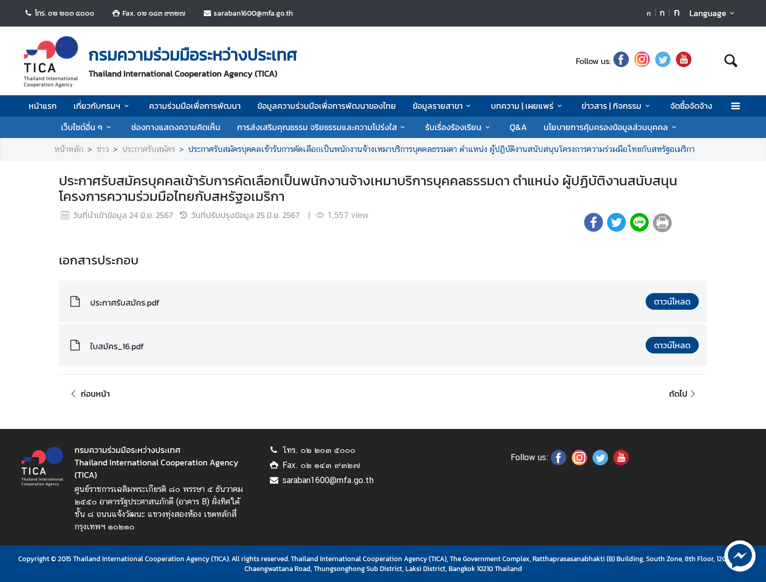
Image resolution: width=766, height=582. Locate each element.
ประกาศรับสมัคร (148, 149)
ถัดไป (678, 393)
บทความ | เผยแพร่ (522, 105)
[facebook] (621, 61)
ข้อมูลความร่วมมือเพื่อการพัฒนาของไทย (326, 105)
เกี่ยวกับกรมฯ (96, 105)
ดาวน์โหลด (672, 301)
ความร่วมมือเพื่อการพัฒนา (195, 105)
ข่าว (102, 149)
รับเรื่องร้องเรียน (453, 127)
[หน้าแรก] (51, 62)
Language (707, 13)
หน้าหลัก (68, 149)
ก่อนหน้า (95, 393)
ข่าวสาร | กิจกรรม (611, 105)
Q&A (518, 127)
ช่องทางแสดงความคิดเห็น (175, 127)
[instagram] (642, 61)
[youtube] (683, 61)
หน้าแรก (43, 105)
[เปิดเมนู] (735, 106)
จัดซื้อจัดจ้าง (691, 105)
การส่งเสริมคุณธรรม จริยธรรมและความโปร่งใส (317, 127)
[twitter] (662, 61)
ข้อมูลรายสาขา (438, 105)
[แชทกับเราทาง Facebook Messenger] (740, 555)
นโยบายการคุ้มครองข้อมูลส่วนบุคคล (605, 127)
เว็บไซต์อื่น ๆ (82, 127)
